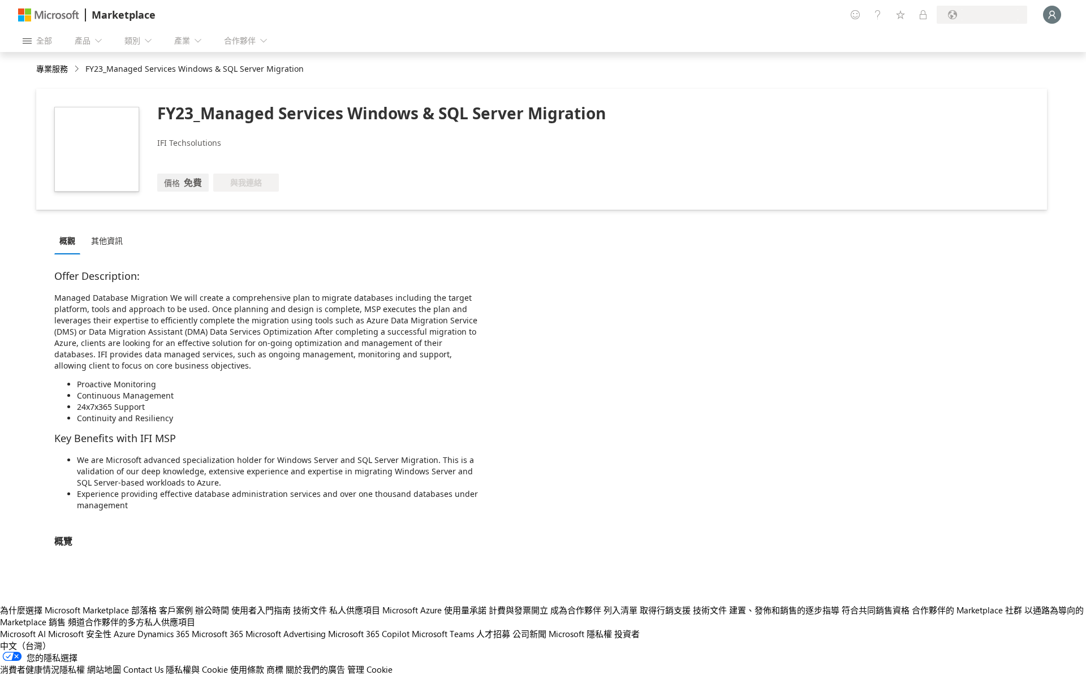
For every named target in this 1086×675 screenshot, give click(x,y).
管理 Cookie (370, 669)
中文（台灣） (25, 645)
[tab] (70, 240)
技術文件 (310, 610)
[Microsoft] (48, 14)
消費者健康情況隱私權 (42, 669)
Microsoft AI (23, 633)
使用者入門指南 (261, 610)
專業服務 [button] (52, 68)
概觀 (67, 240)
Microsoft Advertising (285, 633)
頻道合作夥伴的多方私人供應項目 (131, 622)
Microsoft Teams (443, 633)
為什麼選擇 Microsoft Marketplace (64, 610)
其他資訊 (107, 240)
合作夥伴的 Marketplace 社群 (967, 610)
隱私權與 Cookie (197, 669)
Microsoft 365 (217, 633)
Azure (124, 633)
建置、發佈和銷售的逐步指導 (784, 610)
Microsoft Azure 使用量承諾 (434, 610)
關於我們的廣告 (315, 669)
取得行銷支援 (665, 610)
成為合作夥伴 (575, 610)
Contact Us (143, 669)
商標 (274, 669)
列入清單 (620, 610)
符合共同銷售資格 (876, 610)
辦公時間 (212, 610)
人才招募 (493, 633)
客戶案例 (176, 610)
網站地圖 (104, 669)
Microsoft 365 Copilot (369, 633)
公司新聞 (529, 633)
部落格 (144, 610)
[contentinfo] (78, 69)
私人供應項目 (354, 610)
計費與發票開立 (518, 610)
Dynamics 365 (163, 633)
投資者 (627, 633)
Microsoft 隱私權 (580, 633)
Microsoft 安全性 (79, 633)
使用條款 (247, 669)
